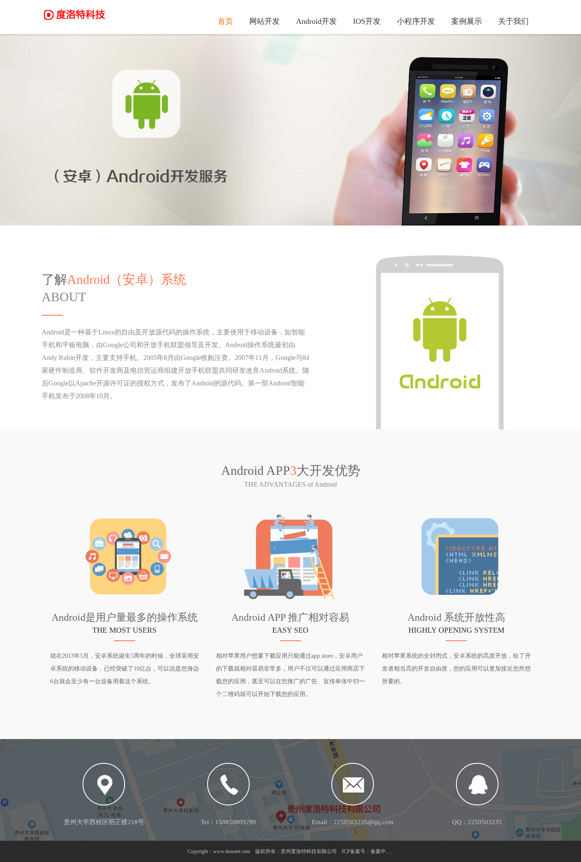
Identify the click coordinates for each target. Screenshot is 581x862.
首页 (225, 21)
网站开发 (264, 21)
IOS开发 (367, 21)
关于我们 (513, 21)
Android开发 (316, 21)
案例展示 (466, 21)
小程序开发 (416, 21)
